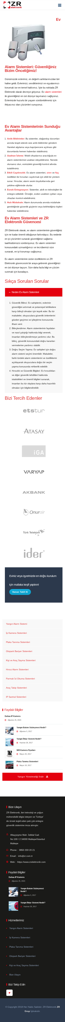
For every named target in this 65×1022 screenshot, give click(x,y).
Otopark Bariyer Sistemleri (19, 651)
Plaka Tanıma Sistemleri (18, 642)
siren (49, 172)
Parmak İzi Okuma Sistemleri (20, 678)
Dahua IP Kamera (13, 716)
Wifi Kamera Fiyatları (26, 750)
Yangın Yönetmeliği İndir (31, 776)
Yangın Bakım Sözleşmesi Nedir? (31, 727)
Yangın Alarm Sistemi (16, 624)
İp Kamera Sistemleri (16, 633)
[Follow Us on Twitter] (9, 993)
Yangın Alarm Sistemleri (21, 928)
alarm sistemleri (53, 91)
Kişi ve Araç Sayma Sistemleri (20, 660)
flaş (57, 172)
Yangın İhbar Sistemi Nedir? (29, 739)
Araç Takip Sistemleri (16, 687)
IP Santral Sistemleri (16, 697)
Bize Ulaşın (15, 974)
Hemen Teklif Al (20, 592)
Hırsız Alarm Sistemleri (17, 669)
